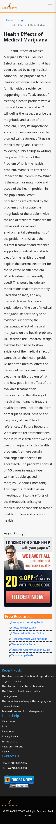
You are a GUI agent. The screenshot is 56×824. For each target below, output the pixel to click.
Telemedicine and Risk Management (23, 711)
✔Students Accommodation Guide (29, 649)
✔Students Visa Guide (22, 644)
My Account (9, 721)
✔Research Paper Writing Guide (28, 639)
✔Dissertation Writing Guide (26, 633)
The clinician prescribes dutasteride (23, 686)
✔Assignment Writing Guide (26, 622)
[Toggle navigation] (50, 6)
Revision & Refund (12, 746)
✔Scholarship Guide (21, 655)
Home (9, 20)
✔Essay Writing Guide (22, 628)
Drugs (20, 20)
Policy (5, 751)
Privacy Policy (10, 736)
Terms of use (9, 741)
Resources (8, 731)
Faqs (4, 726)
